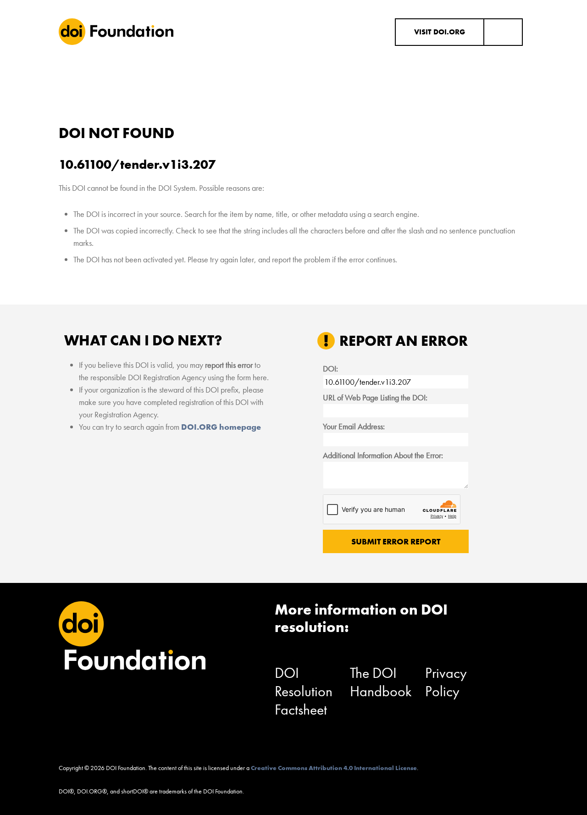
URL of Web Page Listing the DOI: (375, 397)
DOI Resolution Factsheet (303, 691)
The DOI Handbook (381, 682)
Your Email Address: (354, 426)
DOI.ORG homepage (221, 426)
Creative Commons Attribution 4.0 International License (334, 768)
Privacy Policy (446, 682)
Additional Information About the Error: (383, 455)
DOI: (330, 368)
